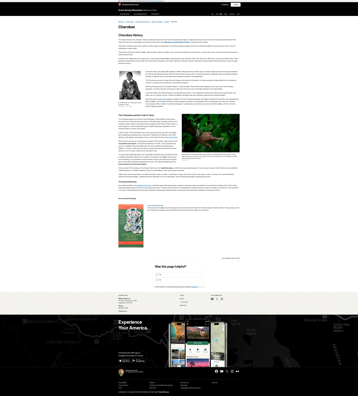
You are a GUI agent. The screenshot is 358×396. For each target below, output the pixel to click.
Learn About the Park (140, 14)
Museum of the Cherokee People (177, 42)
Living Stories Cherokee (155, 205)
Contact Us (122, 311)
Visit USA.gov (164, 392)
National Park (137, 10)
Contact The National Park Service (161, 385)
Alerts (218, 14)
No (160, 280)
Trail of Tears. (173, 137)
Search (225, 5)
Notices (152, 382)
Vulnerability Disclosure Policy (190, 388)
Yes (160, 274)
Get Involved (155, 14)
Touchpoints (194, 287)
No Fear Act (184, 382)
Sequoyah (161, 99)
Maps (225, 14)
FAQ (182, 298)
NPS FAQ (152, 388)
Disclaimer (183, 385)
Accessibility (122, 382)
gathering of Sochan (144, 185)
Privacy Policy (123, 385)
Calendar (232, 14)
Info (213, 14)
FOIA (120, 388)
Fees (238, 14)
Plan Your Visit (124, 14)
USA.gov (215, 382)
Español (183, 305)
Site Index (184, 302)
